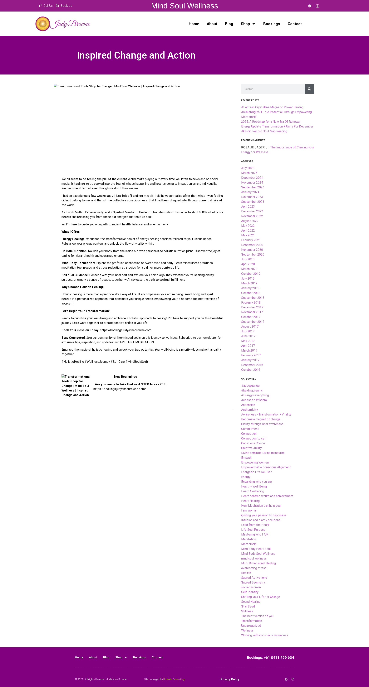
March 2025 (249, 173)
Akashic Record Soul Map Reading (264, 131)
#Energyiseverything (255, 395)
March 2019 (249, 283)
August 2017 (249, 326)
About (212, 24)
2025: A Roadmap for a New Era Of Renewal (270, 121)
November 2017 (252, 312)
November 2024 (252, 182)
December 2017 (252, 307)
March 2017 (249, 350)
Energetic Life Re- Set (256, 472)
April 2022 (248, 230)
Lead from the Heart (255, 525)
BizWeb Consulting (173, 679)
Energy (245, 477)
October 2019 (250, 274)
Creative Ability (251, 448)
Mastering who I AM (254, 534)
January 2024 (250, 192)
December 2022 (252, 211)
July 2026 (247, 168)
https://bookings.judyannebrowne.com (125, 330)
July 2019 (247, 278)
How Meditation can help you (261, 505)
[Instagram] (317, 6)
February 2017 (251, 355)
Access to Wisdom (254, 400)
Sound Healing (250, 601)
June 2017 (248, 336)
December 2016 (252, 365)
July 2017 (247, 331)
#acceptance (250, 385)
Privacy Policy (230, 679)
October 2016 (250, 370)
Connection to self (254, 438)
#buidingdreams (252, 390)
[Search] (309, 89)
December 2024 (252, 178)
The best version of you (257, 616)
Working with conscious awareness (264, 635)
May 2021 (248, 235)
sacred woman (251, 587)
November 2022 (252, 216)
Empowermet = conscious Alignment (266, 467)
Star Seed (248, 606)
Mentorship (249, 544)
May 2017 (248, 341)
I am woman (249, 510)
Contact (295, 24)
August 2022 (249, 221)
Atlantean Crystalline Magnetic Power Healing (272, 107)
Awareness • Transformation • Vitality (266, 414)
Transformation (251, 621)
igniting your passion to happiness (263, 515)
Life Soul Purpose (253, 529)
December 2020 (252, 245)
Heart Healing (250, 501)
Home (194, 24)
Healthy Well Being (254, 486)
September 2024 (252, 187)
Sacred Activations (254, 577)
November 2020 (252, 250)
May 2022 (248, 226)
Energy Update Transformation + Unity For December (277, 126)
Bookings (271, 24)
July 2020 (247, 259)
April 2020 (248, 264)
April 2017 (248, 346)
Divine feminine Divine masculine (263, 453)
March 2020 (249, 269)
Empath (246, 457)
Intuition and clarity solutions (260, 520)
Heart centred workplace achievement (267, 496)
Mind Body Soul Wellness (258, 553)
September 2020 (252, 254)
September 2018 (252, 298)
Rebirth (246, 573)
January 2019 (250, 288)
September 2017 (252, 322)
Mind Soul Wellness (184, 6)
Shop (245, 24)
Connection (249, 433)
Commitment (250, 429)
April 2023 (248, 206)
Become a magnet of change (260, 419)
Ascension (248, 405)
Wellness (247, 630)
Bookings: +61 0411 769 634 (270, 657)
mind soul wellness (254, 558)
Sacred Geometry (253, 582)
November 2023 (252, 197)
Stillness (247, 611)
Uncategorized (251, 625)
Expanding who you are (256, 481)
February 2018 (251, 302)
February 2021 (251, 240)
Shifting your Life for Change (260, 597)
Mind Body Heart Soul (256, 549)
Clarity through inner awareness (262, 424)
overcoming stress (253, 568)
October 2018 (250, 293)
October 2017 (250, 317)
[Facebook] (310, 6)
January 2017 (250, 360)
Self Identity (249, 592)
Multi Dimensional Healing (258, 563)
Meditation (248, 539)
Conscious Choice (253, 443)
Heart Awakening (252, 491)
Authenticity (249, 409)
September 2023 (252, 202)
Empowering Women (255, 462)
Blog (229, 24)
